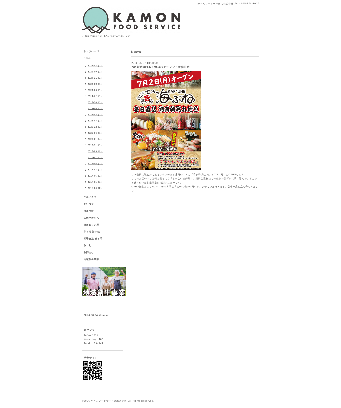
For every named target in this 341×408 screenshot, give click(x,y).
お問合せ (89, 252)
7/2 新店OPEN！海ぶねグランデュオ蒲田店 (160, 67)
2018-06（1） (95, 163)
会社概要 (89, 204)
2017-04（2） (95, 188)
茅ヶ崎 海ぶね (92, 231)
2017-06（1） (95, 176)
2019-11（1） (95, 145)
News (87, 58)
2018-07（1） (95, 157)
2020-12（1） (95, 127)
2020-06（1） (95, 133)
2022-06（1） (95, 108)
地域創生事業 (91, 259)
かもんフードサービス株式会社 (109, 401)
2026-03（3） (95, 65)
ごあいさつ (90, 197)
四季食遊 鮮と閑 (93, 238)
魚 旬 (87, 245)
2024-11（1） (95, 78)
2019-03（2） (95, 151)
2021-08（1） (95, 114)
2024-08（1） (95, 84)
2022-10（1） (95, 102)
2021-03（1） (95, 120)
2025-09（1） (95, 72)
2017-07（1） (95, 169)
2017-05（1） (95, 182)
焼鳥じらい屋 (91, 224)
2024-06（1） (95, 90)
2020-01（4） (95, 139)
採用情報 (89, 211)
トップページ (91, 51)
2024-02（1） (95, 96)
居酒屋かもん (91, 217)
